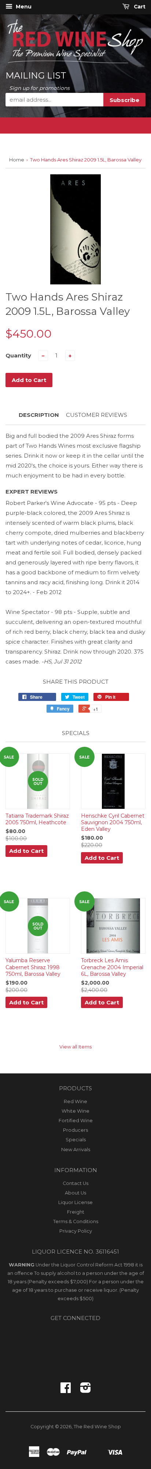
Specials (76, 1139)
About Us (75, 1193)
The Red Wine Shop (97, 1426)
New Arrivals (75, 1149)
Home (16, 160)
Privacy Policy (75, 1231)
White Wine (75, 1111)
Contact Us (75, 1183)
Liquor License (75, 1202)
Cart (139, 6)
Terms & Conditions (75, 1221)
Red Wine (75, 1101)
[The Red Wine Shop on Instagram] (85, 1390)
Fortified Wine (76, 1120)
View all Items (75, 1047)
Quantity (18, 355)
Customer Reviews (96, 414)
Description (39, 414)
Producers (75, 1130)
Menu (23, 6)
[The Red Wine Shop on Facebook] (65, 1390)
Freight (75, 1212)
